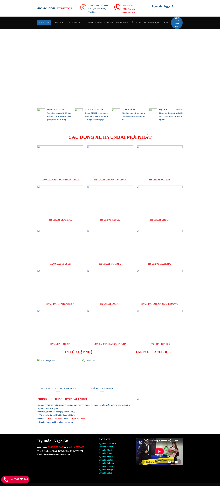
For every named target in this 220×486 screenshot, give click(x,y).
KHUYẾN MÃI (122, 23)
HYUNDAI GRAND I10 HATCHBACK (60, 179)
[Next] (212, 66)
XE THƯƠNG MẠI (74, 23)
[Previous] (7, 66)
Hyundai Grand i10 (107, 443)
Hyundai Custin (106, 466)
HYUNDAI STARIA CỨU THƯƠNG (110, 344)
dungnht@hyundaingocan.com (59, 422)
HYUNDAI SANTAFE (110, 264)
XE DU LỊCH (57, 23)
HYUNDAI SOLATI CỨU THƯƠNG (159, 304)
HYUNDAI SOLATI (60, 344)
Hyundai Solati (105, 473)
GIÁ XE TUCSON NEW (102, 389)
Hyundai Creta (105, 453)
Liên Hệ (166, 23)
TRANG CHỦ (44, 23)
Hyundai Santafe (106, 460)
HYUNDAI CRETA (159, 220)
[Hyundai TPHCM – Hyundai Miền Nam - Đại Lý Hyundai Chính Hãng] (55, 8)
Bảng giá (108, 23)
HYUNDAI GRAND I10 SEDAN (110, 179)
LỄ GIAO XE (136, 23)
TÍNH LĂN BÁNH (94, 23)
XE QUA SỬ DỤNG (152, 23)
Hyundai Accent (106, 447)
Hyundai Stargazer (107, 469)
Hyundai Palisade (106, 463)
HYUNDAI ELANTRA (60, 220)
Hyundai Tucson (106, 456)
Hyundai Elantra (106, 450)
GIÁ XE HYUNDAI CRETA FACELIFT (58, 389)
